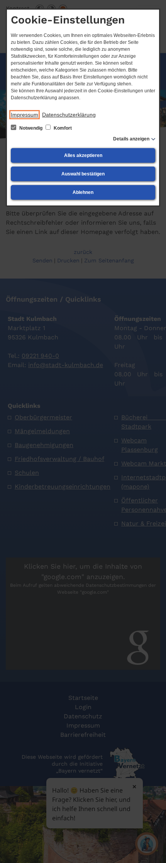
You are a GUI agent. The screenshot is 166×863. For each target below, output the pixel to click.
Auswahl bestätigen (83, 174)
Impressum (24, 115)
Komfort (62, 128)
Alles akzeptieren (83, 155)
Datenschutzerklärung (69, 115)
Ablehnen (83, 192)
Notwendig (31, 128)
